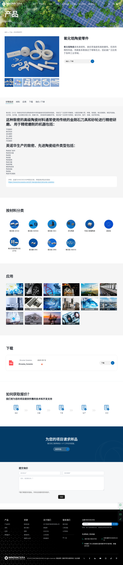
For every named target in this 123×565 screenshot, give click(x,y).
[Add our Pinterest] (116, 558)
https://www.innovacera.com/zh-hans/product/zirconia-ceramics (31, 182)
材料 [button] (50, 4)
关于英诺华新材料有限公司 (51, 524)
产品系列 (7, 524)
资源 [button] (74, 4)
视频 (25, 531)
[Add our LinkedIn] (95, 558)
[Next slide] (56, 57)
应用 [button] (57, 4)
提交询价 (65, 524)
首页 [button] (34, 4)
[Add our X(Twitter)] (84, 558)
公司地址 (65, 531)
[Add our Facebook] (89, 558)
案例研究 (26, 535)
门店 (65, 538)
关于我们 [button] (82, 4)
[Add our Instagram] (106, 558)
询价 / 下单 (40, 102)
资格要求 (46, 538)
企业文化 (46, 531)
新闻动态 (26, 524)
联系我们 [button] (92, 4)
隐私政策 (58, 558)
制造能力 (7, 535)
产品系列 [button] (42, 4)
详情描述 (9, 102)
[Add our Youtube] (100, 558)
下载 (31, 102)
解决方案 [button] (65, 4)
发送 (61, 497)
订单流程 (65, 528)
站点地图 (77, 558)
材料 (18, 102)
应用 (24, 102)
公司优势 (46, 535)
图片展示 (26, 528)
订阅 (116, 524)
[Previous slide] (8, 55)
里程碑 (45, 528)
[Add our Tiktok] (111, 558)
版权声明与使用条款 (68, 558)
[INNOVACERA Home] (15, 558)
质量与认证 (27, 538)
